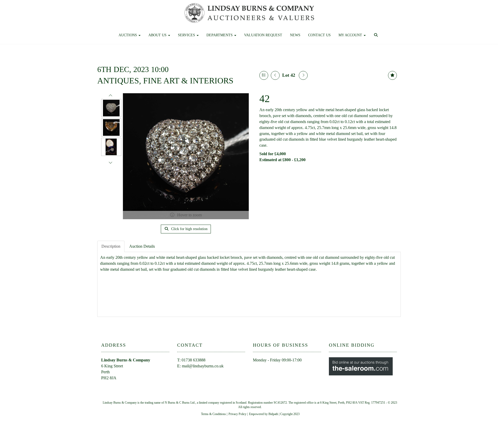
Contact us (319, 35)
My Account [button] (350, 35)
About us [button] (158, 35)
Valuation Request (263, 35)
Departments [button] (220, 35)
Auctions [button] (128, 35)
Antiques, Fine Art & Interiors (165, 80)
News (295, 35)
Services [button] (187, 35)
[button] (376, 35)
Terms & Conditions (213, 414)
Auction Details (142, 246)
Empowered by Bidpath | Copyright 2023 (274, 414)
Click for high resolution (189, 229)
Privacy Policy (237, 414)
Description (110, 246)
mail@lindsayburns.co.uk (203, 366)
